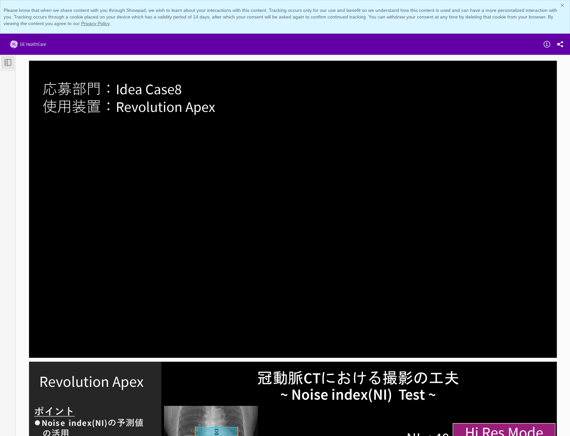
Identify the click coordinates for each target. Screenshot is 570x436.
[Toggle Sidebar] (8, 62)
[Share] (560, 44)
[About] (547, 44)
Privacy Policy (95, 23)
